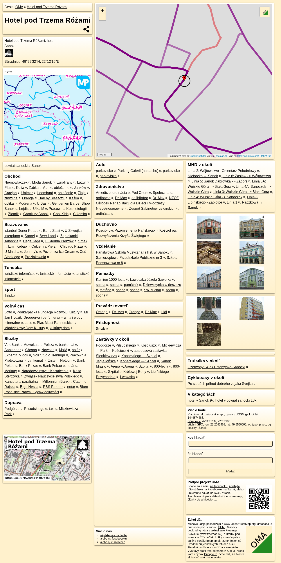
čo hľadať (195, 454)
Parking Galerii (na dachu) (137, 171)
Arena (115, 366)
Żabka (34, 187)
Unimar (27, 193)
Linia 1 (232, 202)
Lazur (81, 182)
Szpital (144, 366)
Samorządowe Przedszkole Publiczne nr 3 (129, 257)
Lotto (8, 312)
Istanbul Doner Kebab (21, 230)
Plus (7, 187)
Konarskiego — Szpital (139, 356)
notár (76, 350)
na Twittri (229, 489)
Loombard (45, 193)
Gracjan (10, 193)
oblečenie (61, 187)
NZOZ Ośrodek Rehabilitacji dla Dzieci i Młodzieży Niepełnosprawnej (137, 203)
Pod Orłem (139, 193)
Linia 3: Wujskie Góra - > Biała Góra (241, 192)
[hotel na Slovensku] (10, 53)
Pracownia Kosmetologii (68, 209)
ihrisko (9, 295)
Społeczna (161, 193)
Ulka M (38, 209)
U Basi (42, 203)
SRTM (231, 550)
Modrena (25, 203)
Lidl (164, 312)
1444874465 (195, 417)
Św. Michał (152, 290)
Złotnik (13, 214)
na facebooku (218, 486)
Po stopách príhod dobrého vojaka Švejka (220, 384)
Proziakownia (35, 257)
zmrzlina (11, 198)
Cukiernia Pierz (43, 246)
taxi (51, 409)
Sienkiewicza (106, 356)
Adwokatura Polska (39, 345)
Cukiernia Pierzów (59, 241)
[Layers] (265, 12)
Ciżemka (80, 214)
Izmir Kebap (17, 246)
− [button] (102, 17)
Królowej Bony (134, 372)
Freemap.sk (220, 155)
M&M (63, 350)
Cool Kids (60, 214)
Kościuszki (148, 345)
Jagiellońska (106, 361)
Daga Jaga (31, 241)
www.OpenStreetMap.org (240, 523)
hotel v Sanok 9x (201, 400)
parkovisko (104, 171)
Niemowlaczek (15, 182)
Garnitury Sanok (36, 214)
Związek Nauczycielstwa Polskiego (51, 376)
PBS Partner (53, 387)
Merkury (10, 371)
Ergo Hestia (29, 387)
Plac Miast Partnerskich (55, 323)
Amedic (102, 193)
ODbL (221, 527)
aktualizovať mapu (212, 414)
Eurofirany (64, 182)
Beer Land (48, 236)
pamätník (131, 285)
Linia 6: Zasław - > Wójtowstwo (247, 176)
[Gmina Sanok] (251, 320)
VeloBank (12, 345)
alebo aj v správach (112, 542)
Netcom (66, 360)
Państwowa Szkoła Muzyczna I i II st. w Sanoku (132, 252)
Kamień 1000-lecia (110, 279)
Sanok (36, 166)
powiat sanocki (16, 166)
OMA (19, 7)
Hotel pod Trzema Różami (47, 7)
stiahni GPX (195, 424)
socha (100, 285)
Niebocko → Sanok (203, 176)
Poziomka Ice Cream (59, 252)
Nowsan (47, 350)
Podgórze (12, 409)
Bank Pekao (28, 366)
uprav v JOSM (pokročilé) (242, 414)
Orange (28, 198)
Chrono (31, 350)
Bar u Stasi (51, 230)
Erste (51, 360)
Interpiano (12, 236)
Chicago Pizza (71, 246)
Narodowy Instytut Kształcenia (45, 371)
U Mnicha (11, 252)
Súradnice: (12, 61)
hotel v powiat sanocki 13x (235, 400)
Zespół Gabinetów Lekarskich (152, 208)
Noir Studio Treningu (49, 355)
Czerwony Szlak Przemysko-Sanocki (216, 367)
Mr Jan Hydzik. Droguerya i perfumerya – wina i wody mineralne (46, 317)
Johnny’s (31, 252)
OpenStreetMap (197, 155)
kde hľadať (196, 437)
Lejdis (24, 209)
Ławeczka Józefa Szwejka (150, 279)
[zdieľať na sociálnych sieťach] (86, 29)
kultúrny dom (60, 328)
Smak (82, 241)
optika (9, 203)
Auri (46, 187)
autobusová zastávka (150, 350)
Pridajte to (210, 554)
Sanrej (30, 236)
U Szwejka (73, 230)
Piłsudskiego (34, 409)
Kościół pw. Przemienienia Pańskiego (125, 230)
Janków (80, 187)
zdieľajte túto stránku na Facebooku (214, 487)
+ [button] (102, 10)
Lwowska (127, 377)
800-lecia (161, 366)
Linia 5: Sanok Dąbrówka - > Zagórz (219, 181)
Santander (12, 350)
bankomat (66, 345)
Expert (9, 355)
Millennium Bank (55, 381)
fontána (105, 290)
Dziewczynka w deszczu (162, 285)
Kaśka (74, 198)
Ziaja (82, 193)
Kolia (20, 187)
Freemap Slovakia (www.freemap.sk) (212, 532)
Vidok (23, 355)
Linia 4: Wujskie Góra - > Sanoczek (215, 197)
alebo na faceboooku (113, 538)
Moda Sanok (42, 182)
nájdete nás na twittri (113, 535)
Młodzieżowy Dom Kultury (24, 328)
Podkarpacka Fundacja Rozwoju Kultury (48, 312)
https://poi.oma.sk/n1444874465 (254, 155)
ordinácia (119, 193)
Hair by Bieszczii (51, 198)
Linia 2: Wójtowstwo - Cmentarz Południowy (222, 171)
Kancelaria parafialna (21, 381)
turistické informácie (19, 273)
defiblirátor (139, 198)
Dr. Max (121, 198)
